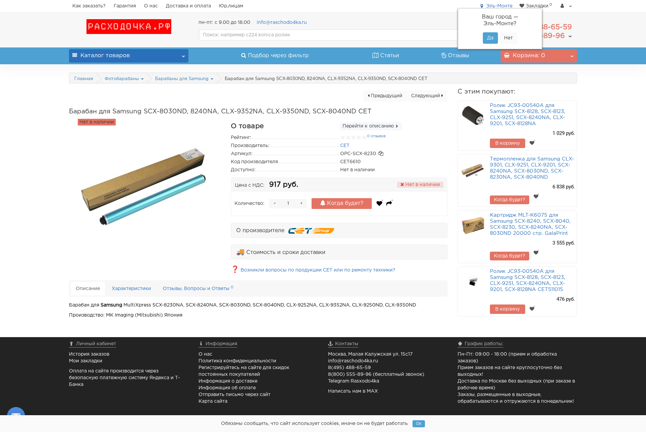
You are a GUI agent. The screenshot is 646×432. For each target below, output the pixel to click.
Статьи (389, 55)
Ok (419, 424)
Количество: (249, 204)
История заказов (89, 354)
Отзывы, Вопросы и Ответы (198, 288)
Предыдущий (385, 96)
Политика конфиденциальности (237, 361)
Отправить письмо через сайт (235, 395)
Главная (83, 79)
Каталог (105, 55)
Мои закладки (85, 361)
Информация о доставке (228, 381)
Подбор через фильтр (278, 55)
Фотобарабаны (122, 79)
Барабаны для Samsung (182, 79)
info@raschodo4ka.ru (282, 23)
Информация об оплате (227, 388)
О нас (151, 6)
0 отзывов (376, 136)
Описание (88, 289)
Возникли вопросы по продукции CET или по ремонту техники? (313, 270)
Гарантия (125, 6)
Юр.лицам (231, 6)
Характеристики (131, 289)
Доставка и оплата (188, 6)
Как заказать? (89, 6)
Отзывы (458, 55)
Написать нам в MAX (353, 391)
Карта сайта (213, 401)
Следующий (426, 96)
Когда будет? (344, 203)
